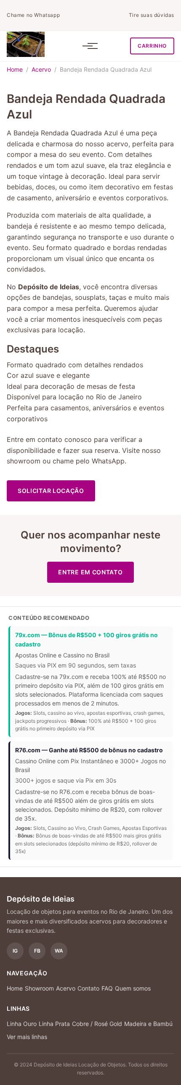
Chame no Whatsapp (33, 15)
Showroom (39, 988)
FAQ (107, 988)
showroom (23, 461)
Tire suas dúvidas (151, 15)
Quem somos (133, 988)
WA (59, 951)
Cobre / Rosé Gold (97, 1023)
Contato (88, 988)
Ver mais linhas (27, 1036)
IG (15, 951)
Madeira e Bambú (148, 1023)
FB (37, 951)
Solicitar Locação (51, 490)
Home (15, 69)
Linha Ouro (22, 1023)
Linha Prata (54, 1023)
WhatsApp (108, 461)
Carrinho (152, 46)
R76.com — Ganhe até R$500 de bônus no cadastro (89, 750)
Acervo (41, 69)
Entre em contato (90, 572)
